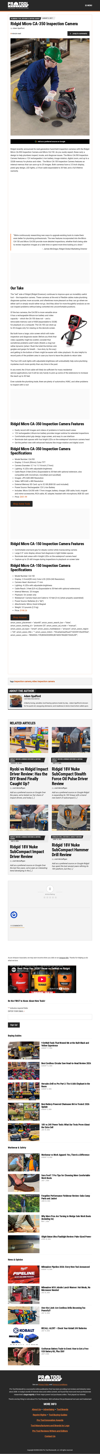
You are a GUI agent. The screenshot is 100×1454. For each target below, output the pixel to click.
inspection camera (22, 681)
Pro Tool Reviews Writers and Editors (50, 1431)
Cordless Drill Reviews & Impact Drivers (67, 837)
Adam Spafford (18, 28)
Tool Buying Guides (58, 1415)
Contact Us (50, 1436)
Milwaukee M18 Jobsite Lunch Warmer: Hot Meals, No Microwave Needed (65, 1289)
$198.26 (23, 610)
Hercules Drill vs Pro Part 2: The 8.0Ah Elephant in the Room (65, 1085)
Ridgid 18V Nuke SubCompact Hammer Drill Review (70, 849)
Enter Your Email (16, 1011)
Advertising (48, 1409)
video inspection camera (43, 681)
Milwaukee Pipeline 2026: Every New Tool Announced (65, 1266)
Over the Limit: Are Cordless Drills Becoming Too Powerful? (63, 1309)
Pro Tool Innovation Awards (50, 1420)
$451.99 (23, 497)
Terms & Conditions (60, 1384)
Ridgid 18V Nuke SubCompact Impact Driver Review (27, 851)
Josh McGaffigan (18, 788)
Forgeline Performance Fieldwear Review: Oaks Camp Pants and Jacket (65, 1197)
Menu (89, 5)
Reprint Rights (39, 1415)
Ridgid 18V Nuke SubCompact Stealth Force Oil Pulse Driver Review (70, 776)
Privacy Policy (43, 1384)
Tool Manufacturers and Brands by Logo (50, 1425)
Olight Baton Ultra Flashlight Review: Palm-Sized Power (66, 1236)
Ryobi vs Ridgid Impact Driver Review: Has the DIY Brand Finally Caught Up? (29, 776)
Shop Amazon (20, 617)
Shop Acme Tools (21, 504)
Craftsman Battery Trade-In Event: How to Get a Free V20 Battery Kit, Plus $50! (64, 1350)
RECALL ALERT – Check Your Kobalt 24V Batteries (64, 1328)
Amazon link (64, 958)
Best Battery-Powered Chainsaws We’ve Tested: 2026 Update (65, 1105)
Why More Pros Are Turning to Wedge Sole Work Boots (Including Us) (66, 1217)
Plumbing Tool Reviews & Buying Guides (25, 19)
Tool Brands (62, 1409)
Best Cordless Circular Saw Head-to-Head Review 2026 (66, 1063)
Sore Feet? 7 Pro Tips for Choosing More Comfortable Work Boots (65, 1176)
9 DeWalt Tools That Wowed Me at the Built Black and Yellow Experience (65, 1044)
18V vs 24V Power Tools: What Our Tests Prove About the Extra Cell (65, 1126)
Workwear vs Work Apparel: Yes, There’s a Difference (65, 1154)
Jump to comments (79, 33)
